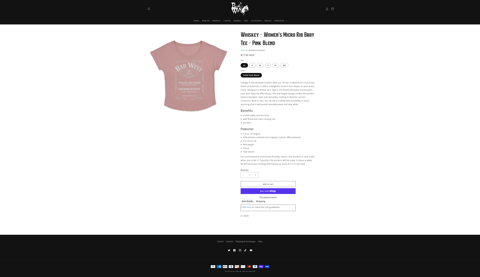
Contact (229, 241)
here (249, 207)
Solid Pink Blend (251, 75)
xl (275, 65)
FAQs (260, 241)
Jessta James (235, 271)
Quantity (244, 170)
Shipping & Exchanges (246, 241)
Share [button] (246, 216)
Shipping (244, 50)
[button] (149, 9)
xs (244, 65)
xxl (284, 65)
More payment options (268, 197)
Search (220, 241)
